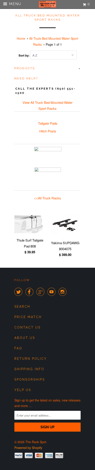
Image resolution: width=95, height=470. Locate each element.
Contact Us (27, 327)
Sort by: (24, 55)
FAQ (18, 348)
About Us (24, 338)
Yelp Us (22, 390)
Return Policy (30, 358)
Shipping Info (29, 369)
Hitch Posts (47, 131)
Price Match (28, 317)
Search (22, 306)
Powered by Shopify (28, 447)
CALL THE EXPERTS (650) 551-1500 (45, 90)
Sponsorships (29, 379)
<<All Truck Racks (47, 198)
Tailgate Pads (47, 123)
